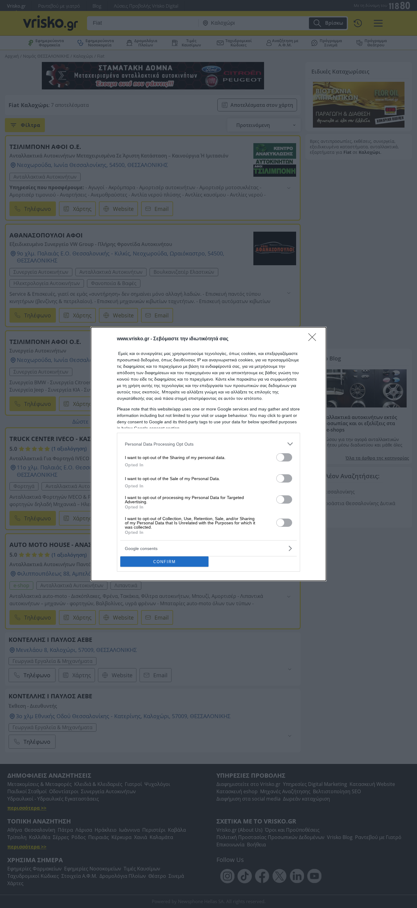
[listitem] (208, 444)
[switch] (284, 457)
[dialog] (208, 454)
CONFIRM (164, 561)
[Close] (314, 339)
